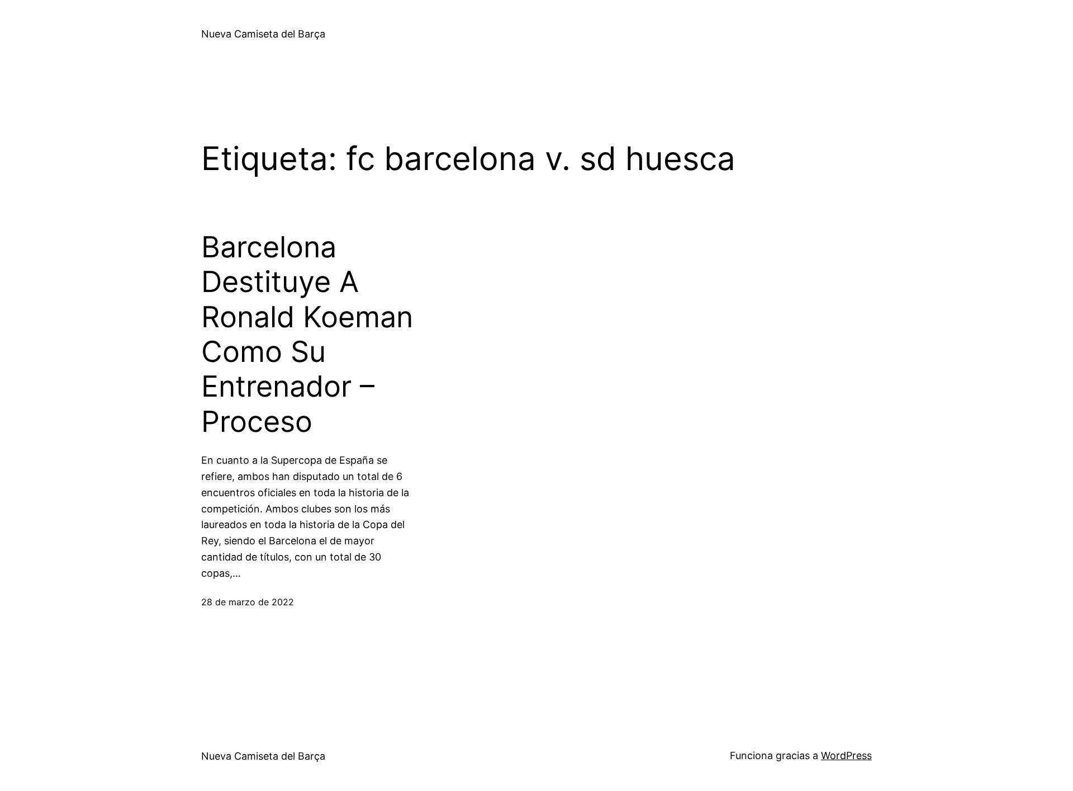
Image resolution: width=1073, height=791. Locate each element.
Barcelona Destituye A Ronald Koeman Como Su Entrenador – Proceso (307, 334)
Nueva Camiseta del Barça (263, 34)
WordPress (846, 755)
